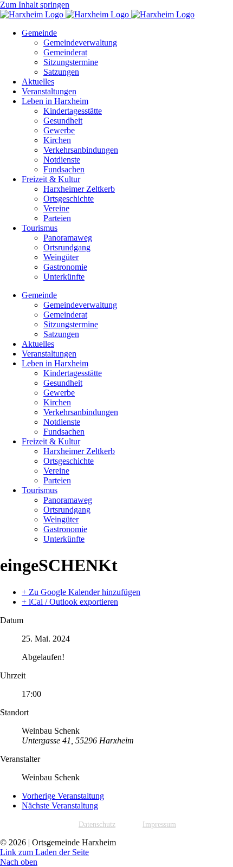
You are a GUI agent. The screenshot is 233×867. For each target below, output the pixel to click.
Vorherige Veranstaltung (63, 795)
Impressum (159, 824)
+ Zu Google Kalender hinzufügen (81, 592)
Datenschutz (97, 824)
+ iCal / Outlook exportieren (70, 601)
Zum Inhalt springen (34, 4)
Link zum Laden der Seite (44, 852)
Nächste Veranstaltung (60, 805)
